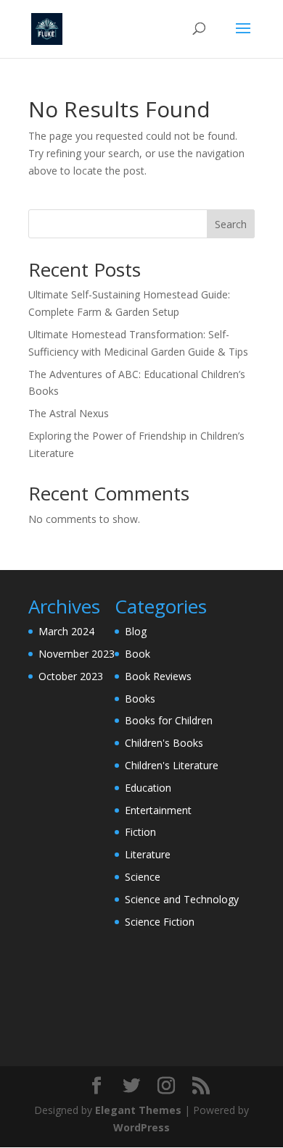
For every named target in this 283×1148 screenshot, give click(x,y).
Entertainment (158, 810)
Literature (148, 854)
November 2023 (76, 654)
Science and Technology (182, 899)
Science (142, 877)
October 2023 (70, 676)
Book (137, 654)
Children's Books (164, 743)
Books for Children (169, 720)
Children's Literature (171, 765)
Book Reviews (158, 676)
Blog (136, 631)
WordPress (141, 1127)
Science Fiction (159, 922)
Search (231, 224)
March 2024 (66, 631)
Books (140, 698)
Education (148, 788)
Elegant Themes (138, 1110)
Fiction (140, 832)
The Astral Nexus (68, 413)
